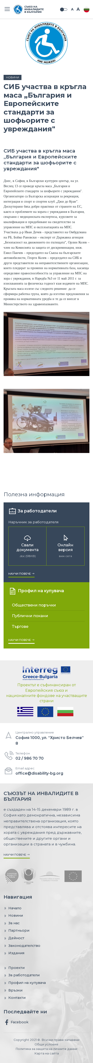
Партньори (18, 930)
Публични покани (30, 616)
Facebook (19, 1022)
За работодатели (24, 975)
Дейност (16, 938)
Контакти (17, 998)
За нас (14, 923)
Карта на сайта (46, 1053)
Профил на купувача (27, 983)
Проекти (16, 968)
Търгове (20, 626)
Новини (12, 77)
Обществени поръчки (34, 605)
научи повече (19, 573)
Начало (14, 908)
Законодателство (24, 946)
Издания (16, 953)
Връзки (15, 990)
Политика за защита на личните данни (46, 1049)
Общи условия (46, 1044)
